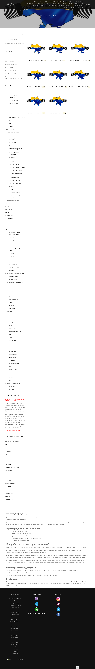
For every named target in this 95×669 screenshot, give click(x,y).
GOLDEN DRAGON (13, 369)
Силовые (11, 224)
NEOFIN (6, 477)
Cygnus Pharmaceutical (14, 322)
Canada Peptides (12, 320)
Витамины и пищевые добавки (13, 90)
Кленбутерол (12, 386)
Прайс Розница (15, 614)
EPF (6, 448)
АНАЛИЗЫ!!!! (37, 1)
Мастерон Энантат (13, 142)
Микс (12, 189)
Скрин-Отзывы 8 (15, 642)
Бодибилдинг (12, 221)
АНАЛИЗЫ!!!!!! (15, 653)
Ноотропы (8, 227)
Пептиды (8, 262)
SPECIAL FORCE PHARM (14, 375)
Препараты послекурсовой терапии (14, 282)
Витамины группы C (13, 100)
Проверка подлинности (66, 5)
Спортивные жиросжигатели (13, 383)
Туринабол (11, 256)
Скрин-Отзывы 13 (15, 626)
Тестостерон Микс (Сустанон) (18, 167)
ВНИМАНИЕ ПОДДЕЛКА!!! (57, 1)
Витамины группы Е (13, 109)
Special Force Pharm (15, 600)
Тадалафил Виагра (13, 279)
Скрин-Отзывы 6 (15, 637)
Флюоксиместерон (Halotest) (15, 259)
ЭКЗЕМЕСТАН (12, 308)
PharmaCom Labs (9, 493)
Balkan (6, 444)
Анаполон (11, 243)
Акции (7, 212)
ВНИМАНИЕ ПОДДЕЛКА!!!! (15, 605)
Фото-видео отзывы (38, 5)
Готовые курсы (78, 1)
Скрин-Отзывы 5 (15, 635)
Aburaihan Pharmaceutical (14, 317)
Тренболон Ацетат (15, 192)
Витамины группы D (13, 103)
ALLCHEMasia (8, 464)
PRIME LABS (11, 346)
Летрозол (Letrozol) (13, 299)
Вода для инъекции (10, 129)
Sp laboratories (8, 451)
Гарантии (15, 649)
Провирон (11, 302)
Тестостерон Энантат (16, 183)
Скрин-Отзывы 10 (15, 617)
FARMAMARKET (9, 34)
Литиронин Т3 (12, 389)
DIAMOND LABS (12, 366)
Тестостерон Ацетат (16, 164)
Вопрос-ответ (79, 5)
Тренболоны (11, 186)
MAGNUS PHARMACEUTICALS (15, 331)
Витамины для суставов (14, 112)
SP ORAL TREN (12, 237)
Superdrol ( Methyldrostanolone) (16, 240)
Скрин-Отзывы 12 (15, 621)
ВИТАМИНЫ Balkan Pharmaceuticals (38, 3)
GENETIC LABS (12, 328)
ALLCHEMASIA (12, 360)
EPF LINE (10, 325)
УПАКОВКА (8, 203)
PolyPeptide (11, 270)
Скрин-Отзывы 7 (15, 640)
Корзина (80, 7)
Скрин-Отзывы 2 (15, 628)
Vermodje (7, 457)
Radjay (6, 454)
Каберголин (11, 293)
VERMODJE (11, 377)
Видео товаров (51, 5)
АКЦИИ (46, 1)
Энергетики (11, 126)
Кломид (10, 296)
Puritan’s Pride (12, 349)
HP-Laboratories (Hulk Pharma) (12, 467)
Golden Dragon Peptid (14, 267)
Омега (10, 120)
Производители (55, 3)
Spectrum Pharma (13, 354)
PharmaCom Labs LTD (13, 340)
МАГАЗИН (69, 1)
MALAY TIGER (11, 334)
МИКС (10, 145)
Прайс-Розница (67, 3)
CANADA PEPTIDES (13, 264)
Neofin (10, 337)
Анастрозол (11, 288)
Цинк (10, 123)
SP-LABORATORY (12, 351)
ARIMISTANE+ (11, 285)
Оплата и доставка (69, 7)
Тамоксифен (11, 305)
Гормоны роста (9, 215)
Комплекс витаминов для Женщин (17, 117)
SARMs (7, 206)
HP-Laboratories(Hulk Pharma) (15, 372)
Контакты (15, 610)
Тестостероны (12, 157)
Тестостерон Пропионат (17, 170)
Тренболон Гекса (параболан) (18, 195)
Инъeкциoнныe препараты (20, 34)
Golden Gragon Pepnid (15, 598)
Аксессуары (9, 209)
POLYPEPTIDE (8, 480)
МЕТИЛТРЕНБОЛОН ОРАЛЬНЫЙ (13, 200)
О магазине (15, 651)
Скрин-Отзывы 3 (15, 630)
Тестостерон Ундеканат (16, 173)
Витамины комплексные (14, 114)
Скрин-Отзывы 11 (15, 619)
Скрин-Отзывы (79, 3)
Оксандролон (12, 246)
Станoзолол (11, 253)
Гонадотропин (12, 291)
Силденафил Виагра (13, 276)
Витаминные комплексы (14, 93)
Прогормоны (9, 311)
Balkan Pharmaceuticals (14, 363)
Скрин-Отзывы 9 (15, 644)
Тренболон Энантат (15, 198)
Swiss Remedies (12, 357)
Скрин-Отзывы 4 (15, 633)
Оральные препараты (11, 229)
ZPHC (10, 380)
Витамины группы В (13, 106)
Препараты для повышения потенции (15, 273)
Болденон (11, 135)
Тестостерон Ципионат (16, 180)
